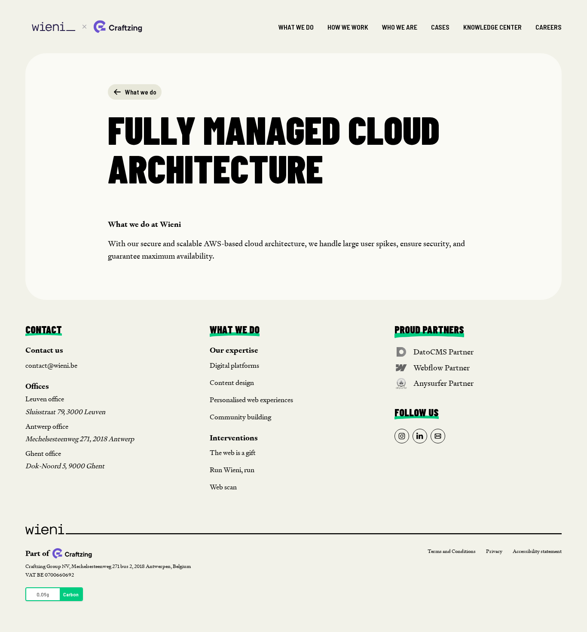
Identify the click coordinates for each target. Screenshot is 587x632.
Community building (240, 416)
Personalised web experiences (251, 399)
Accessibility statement (537, 551)
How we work (347, 27)
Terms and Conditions (452, 551)
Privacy (494, 551)
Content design (232, 382)
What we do (296, 27)
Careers (548, 27)
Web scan (223, 487)
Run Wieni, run (232, 469)
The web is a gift (233, 452)
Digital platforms (234, 365)
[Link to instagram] (401, 436)
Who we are (399, 27)
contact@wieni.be (51, 365)
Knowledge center (492, 27)
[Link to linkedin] (420, 436)
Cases (440, 27)
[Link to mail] (438, 436)
